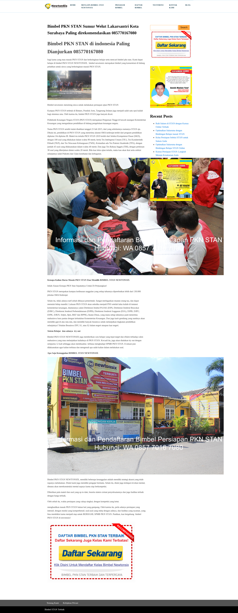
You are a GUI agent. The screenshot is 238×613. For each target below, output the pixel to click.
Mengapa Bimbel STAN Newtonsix (92, 6)
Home (73, 5)
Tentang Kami (53, 603)
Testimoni (158, 5)
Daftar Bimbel (139, 6)
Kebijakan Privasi (70, 603)
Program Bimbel (120, 6)
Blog (188, 5)
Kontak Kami (173, 6)
